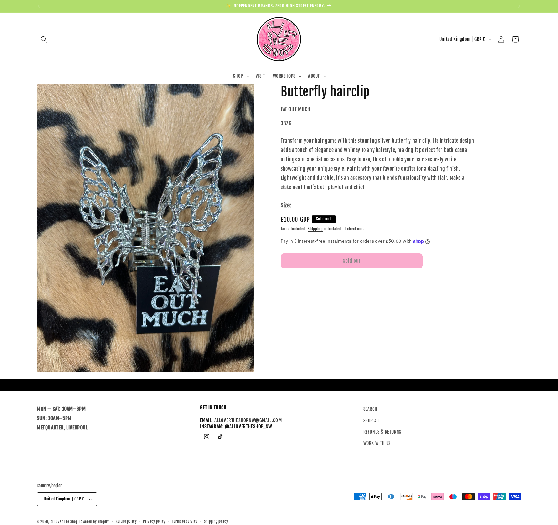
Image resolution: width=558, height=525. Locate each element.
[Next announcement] (519, 6)
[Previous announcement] (39, 6)
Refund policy (126, 521)
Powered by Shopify (94, 522)
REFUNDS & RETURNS (382, 432)
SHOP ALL (371, 420)
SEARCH (370, 409)
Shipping (315, 229)
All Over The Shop (64, 522)
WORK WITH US (377, 443)
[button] (44, 39)
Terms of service (185, 521)
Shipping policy (216, 521)
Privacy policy (154, 521)
